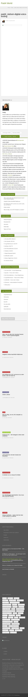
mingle (16, 621)
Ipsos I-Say (12, 615)
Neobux (5, 626)
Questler (5, 301)
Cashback (5, 512)
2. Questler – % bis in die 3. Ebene (11, 272)
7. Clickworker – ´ (7, 284)
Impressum (6, 537)
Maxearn (22, 617)
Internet (5, 615)
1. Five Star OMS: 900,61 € (9, 239)
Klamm (5, 617)
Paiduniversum (6, 628)
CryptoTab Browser (8, 294)
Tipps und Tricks (7, 229)
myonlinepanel (15, 623)
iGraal (15, 613)
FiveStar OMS (11, 185)
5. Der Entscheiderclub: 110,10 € (11, 248)
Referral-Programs (8, 219)
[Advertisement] (14, 53)
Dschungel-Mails (7, 604)
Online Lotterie (7, 207)
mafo (16, 617)
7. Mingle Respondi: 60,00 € (10, 253)
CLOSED (5, 651)
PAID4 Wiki (6, 226)
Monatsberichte (7, 221)
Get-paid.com (20, 611)
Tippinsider (13, 632)
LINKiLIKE (10, 175)
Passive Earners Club (8, 146)
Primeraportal (15, 628)
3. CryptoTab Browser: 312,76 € (10, 243)
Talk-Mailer (6, 632)
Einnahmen (21, 604)
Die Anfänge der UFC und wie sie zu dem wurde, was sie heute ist (14, 204)
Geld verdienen (20, 608)
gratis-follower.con (7, 613)
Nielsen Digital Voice (13, 626)
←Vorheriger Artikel (6, 132)
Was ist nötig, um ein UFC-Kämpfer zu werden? (14, 209)
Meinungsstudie (20, 140)
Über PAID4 (6, 530)
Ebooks (14, 604)
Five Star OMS (7, 304)
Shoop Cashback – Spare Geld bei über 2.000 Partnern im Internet (12, 515)
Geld (13, 608)
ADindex (16, 598)
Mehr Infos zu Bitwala (7, 153)
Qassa (22, 628)
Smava (12, 630)
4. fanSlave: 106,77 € (8, 246)
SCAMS (5, 654)
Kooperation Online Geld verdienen (11, 532)
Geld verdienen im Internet (9, 611)
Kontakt (5, 535)
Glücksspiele (6, 392)
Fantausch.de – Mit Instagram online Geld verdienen (13, 435)
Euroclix (15, 606)
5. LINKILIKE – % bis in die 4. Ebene (11, 280)
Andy (7, 20)
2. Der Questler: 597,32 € (9, 241)
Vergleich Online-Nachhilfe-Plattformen (12, 201)
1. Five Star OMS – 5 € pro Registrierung (12, 270)
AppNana (5, 600)
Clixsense (6, 299)
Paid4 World (6, 3)
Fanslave (21, 606)
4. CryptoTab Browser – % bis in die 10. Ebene (13, 277)
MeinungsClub (6, 619)
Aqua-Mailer (12, 600)
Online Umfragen (6, 432)
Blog (12, 7)
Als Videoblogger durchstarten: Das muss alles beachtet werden (13, 495)
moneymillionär (6, 623)
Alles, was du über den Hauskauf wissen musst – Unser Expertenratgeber (14, 198)
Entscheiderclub (7, 309)
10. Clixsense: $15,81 (8, 260)
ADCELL (10, 598)
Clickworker (6, 297)
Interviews (6, 224)
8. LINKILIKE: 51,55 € (8, 255)
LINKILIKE (6, 306)
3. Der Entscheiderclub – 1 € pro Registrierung (13, 275)
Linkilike (10, 617)
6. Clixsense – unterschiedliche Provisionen (13, 282)
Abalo (4, 598)
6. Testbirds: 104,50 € (8, 250)
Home (9, 7)
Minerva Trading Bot (7, 621)
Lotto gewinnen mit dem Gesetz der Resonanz (11, 455)
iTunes (18, 615)
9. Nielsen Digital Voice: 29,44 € (10, 258)
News (4, 412)
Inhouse (20, 613)
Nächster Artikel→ (17, 132)
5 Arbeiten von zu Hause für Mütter (11, 475)
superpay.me (18, 630)
